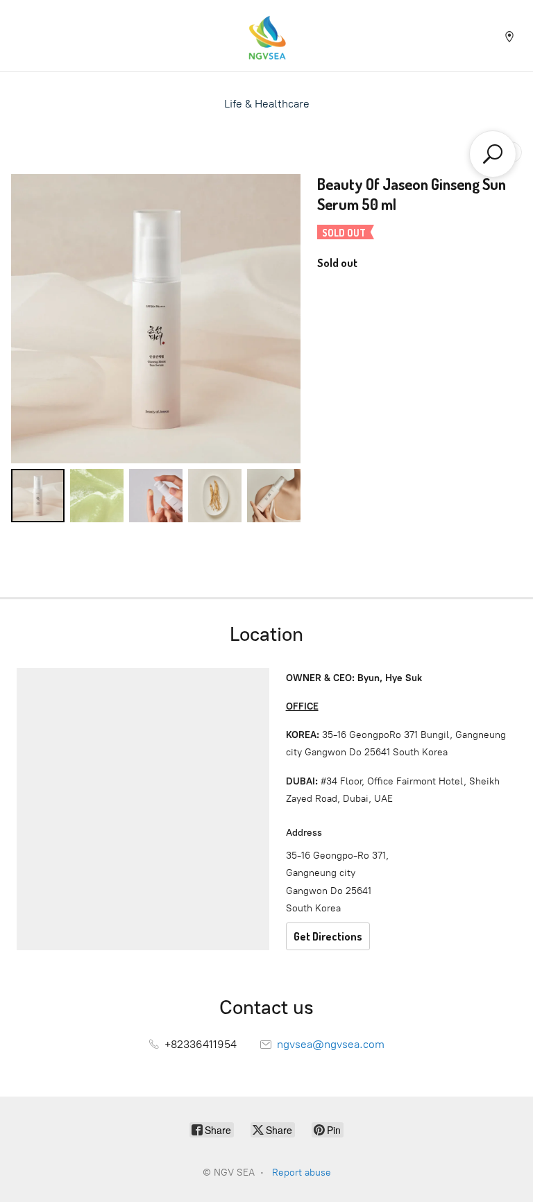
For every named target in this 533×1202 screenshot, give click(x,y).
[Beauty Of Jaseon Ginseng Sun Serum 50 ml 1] (97, 495)
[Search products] (492, 153)
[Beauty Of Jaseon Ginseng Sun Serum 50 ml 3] (215, 495)
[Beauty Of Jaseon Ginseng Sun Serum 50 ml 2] (156, 495)
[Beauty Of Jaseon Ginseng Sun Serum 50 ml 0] (38, 495)
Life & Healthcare (267, 103)
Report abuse (301, 1172)
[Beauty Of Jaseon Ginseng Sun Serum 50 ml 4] (274, 495)
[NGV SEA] (266, 36)
